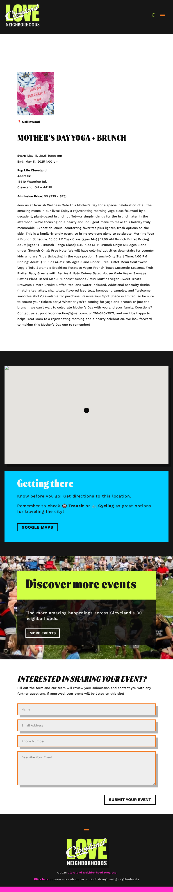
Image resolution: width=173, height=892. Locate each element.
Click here (41, 879)
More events (43, 633)
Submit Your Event (130, 799)
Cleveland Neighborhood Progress (92, 872)
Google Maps (37, 527)
